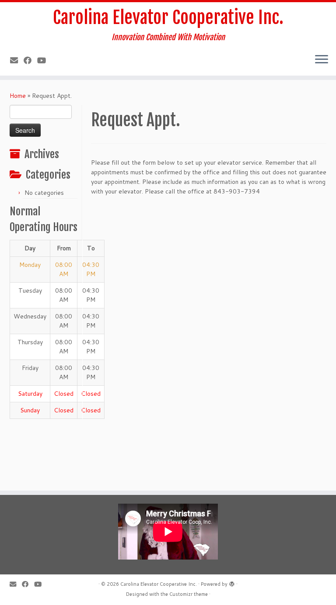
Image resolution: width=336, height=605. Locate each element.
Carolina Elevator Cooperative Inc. (168, 17)
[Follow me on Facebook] (30, 60)
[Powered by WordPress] (232, 582)
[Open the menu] (321, 59)
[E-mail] (17, 60)
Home (18, 95)
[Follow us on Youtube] (44, 60)
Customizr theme (188, 594)
